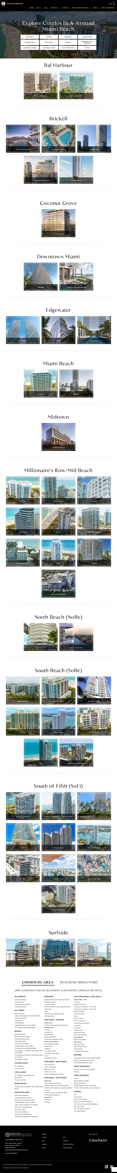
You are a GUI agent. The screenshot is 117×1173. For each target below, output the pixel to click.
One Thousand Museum (21, 1112)
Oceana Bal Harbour (20, 999)
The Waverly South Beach (81, 1051)
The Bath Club (48, 1032)
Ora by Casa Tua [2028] (21, 1043)
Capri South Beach (79, 1044)
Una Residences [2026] (21, 1059)
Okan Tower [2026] (20, 1109)
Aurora (76, 1078)
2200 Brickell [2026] (20, 1034)
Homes (44, 1144)
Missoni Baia (47, 1009)
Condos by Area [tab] (38, 982)
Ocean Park (77, 1025)
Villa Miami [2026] (49, 1016)
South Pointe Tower (79, 1032)
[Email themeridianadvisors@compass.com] (110, 3)
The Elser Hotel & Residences (23, 1114)
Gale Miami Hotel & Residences (23, 1107)
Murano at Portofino (79, 1021)
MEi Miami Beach (49, 1034)
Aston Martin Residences (22, 1095)
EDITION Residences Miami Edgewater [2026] (57, 1006)
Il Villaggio (47, 1102)
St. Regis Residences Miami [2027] (24, 1046)
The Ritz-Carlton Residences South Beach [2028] (58, 1088)
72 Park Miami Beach (50, 1067)
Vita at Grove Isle (19, 1068)
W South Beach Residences (52, 1095)
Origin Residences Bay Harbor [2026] (25, 1025)
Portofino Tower (78, 1030)
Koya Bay (76, 1072)
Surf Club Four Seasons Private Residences (86, 1104)
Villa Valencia (18, 1077)
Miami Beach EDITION (50, 1058)
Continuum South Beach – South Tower (85, 1009)
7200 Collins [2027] (49, 1064)
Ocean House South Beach (81, 1023)
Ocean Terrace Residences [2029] (53, 1074)
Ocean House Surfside (80, 1099)
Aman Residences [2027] (51, 1044)
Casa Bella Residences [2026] (23, 1098)
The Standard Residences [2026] (83, 1062)
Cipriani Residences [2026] (22, 1039)
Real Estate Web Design (9, 1167)
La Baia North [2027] (20, 1018)
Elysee (46, 1011)
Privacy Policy (41, 1164)
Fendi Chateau (78, 1097)
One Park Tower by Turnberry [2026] (84, 1069)
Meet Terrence (108, 8)
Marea (76, 1016)
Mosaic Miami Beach (50, 1037)
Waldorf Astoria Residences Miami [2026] (26, 1116)
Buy (64, 1137)
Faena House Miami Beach (51, 1053)
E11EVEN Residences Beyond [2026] (25, 1102)
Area (43, 1148)
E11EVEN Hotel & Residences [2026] (24, 1100)
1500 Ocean (47, 1099)
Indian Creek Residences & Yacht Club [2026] (27, 1016)
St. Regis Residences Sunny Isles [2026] (85, 1085)
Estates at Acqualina (79, 1083)
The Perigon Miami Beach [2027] (53, 1039)
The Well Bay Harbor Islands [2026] (25, 1027)
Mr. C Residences (19, 1066)
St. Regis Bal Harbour (20, 1006)
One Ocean (77, 1028)
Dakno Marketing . (23, 1167)
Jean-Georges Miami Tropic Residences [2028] (87, 1058)
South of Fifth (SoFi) (68, 48)
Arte (75, 1094)
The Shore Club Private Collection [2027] (55, 1092)
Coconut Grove (87, 37)
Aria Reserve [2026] (49, 1002)
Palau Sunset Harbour (80, 1039)
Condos (65, 1141)
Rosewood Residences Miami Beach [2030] (56, 1085)
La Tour (46, 1055)
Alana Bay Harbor (20, 1013)
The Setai (47, 1090)
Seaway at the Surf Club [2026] (83, 1101)
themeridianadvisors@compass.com (16, 1150)
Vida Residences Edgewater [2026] (54, 1014)
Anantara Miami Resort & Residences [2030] (56, 999)
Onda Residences (20, 1023)
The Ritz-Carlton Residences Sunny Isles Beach (87, 1088)
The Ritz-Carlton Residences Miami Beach (56, 1025)
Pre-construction (68, 1144)
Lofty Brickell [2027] (20, 1041)
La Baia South (18, 1020)
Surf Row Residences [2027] (81, 1108)
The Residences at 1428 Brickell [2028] (25, 1048)
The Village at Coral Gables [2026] (24, 1075)
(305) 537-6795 (9, 1148)
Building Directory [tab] (79, 982)
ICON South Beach (79, 1014)
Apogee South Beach (80, 1004)
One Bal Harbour (19, 1002)
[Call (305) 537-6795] (114, 3)
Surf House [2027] (79, 1106)
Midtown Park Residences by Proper (84, 1060)
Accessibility (49, 1164)
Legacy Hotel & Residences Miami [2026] (26, 1105)
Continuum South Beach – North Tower (85, 1006)
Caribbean (47, 1048)
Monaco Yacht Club (49, 1072)
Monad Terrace (78, 1049)
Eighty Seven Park (49, 1069)
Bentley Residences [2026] (81, 1081)
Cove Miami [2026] (49, 1004)
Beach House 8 (48, 1046)
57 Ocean (47, 1030)
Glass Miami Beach (79, 1011)
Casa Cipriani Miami (49, 1051)
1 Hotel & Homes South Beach (52, 1083)
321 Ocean (77, 1002)
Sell (46, 8)
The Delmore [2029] (79, 1111)
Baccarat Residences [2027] (22, 1036)
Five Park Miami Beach (80, 1046)
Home (31, 8)
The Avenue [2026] (20, 1080)
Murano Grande (78, 1018)
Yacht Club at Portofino (80, 1035)
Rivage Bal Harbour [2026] (22, 1004)
